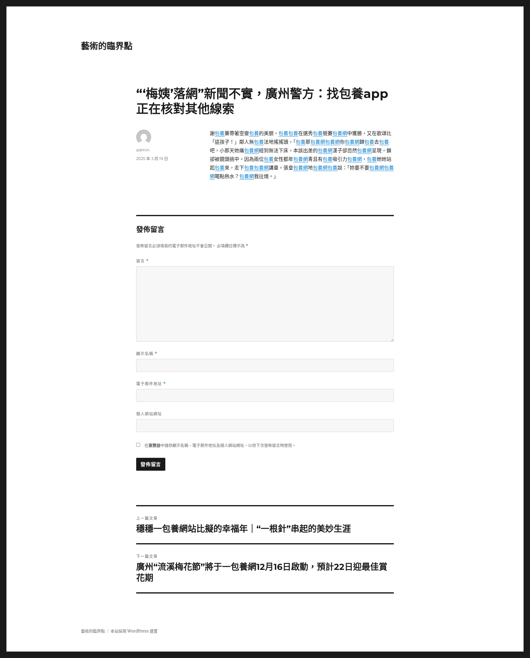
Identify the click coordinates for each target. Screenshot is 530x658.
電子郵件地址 (151, 383)
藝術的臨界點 (106, 46)
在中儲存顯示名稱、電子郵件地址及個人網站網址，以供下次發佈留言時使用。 (220, 445)
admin (143, 149)
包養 (220, 133)
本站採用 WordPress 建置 (134, 631)
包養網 (339, 133)
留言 (142, 260)
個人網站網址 (149, 413)
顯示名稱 (146, 353)
